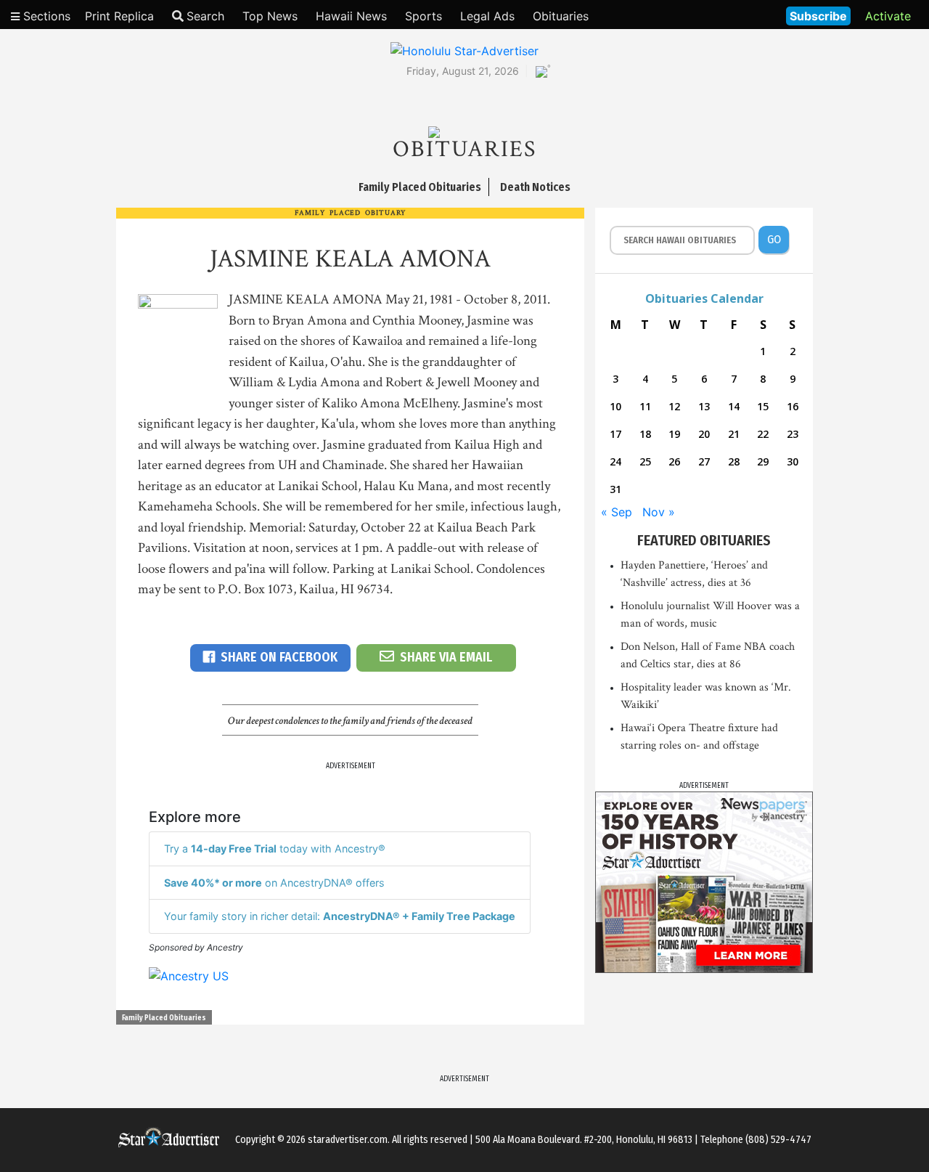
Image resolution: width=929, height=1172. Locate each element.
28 (734, 461)
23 (792, 434)
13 (704, 406)
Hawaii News (351, 16)
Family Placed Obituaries (164, 1018)
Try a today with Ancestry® (274, 848)
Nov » (658, 512)
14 (734, 406)
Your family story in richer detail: (339, 916)
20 (704, 434)
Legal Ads (487, 16)
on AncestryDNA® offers (274, 882)
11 (645, 406)
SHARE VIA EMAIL (446, 657)
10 (615, 406)
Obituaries (561, 16)
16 (792, 406)
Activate (888, 16)
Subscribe (818, 16)
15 (763, 406)
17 (615, 434)
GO (774, 239)
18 (645, 434)
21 (734, 434)
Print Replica (119, 16)
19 (674, 434)
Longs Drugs (732, 14)
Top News (270, 16)
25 (645, 461)
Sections (45, 16)
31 (615, 489)
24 (615, 461)
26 (674, 461)
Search (205, 16)
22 (763, 434)
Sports (423, 16)
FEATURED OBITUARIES (704, 540)
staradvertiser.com (348, 1140)
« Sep (616, 512)
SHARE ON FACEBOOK (279, 657)
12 (674, 406)
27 (704, 461)
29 (763, 461)
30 (792, 461)
